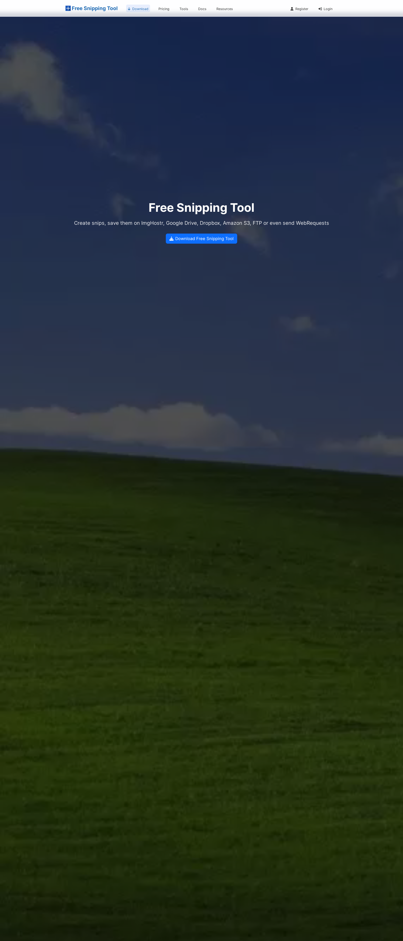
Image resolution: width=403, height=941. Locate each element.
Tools (183, 9)
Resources (224, 9)
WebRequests (312, 223)
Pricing (163, 9)
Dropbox (210, 223)
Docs (202, 9)
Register (301, 9)
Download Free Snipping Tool (204, 238)
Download (139, 9)
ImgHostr (152, 223)
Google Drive (181, 223)
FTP (257, 223)
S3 (247, 223)
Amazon (232, 223)
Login (327, 9)
